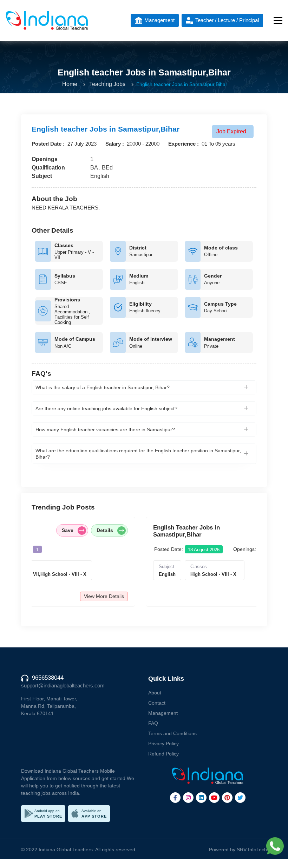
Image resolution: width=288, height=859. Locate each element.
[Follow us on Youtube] (214, 797)
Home (69, 84)
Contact (156, 703)
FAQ (153, 723)
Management (163, 713)
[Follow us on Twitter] (240, 797)
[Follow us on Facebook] (175, 797)
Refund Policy (163, 754)
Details (52, 530)
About (154, 692)
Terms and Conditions (172, 733)
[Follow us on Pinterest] (227, 797)
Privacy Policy (163, 743)
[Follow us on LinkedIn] (201, 797)
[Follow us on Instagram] (188, 797)
